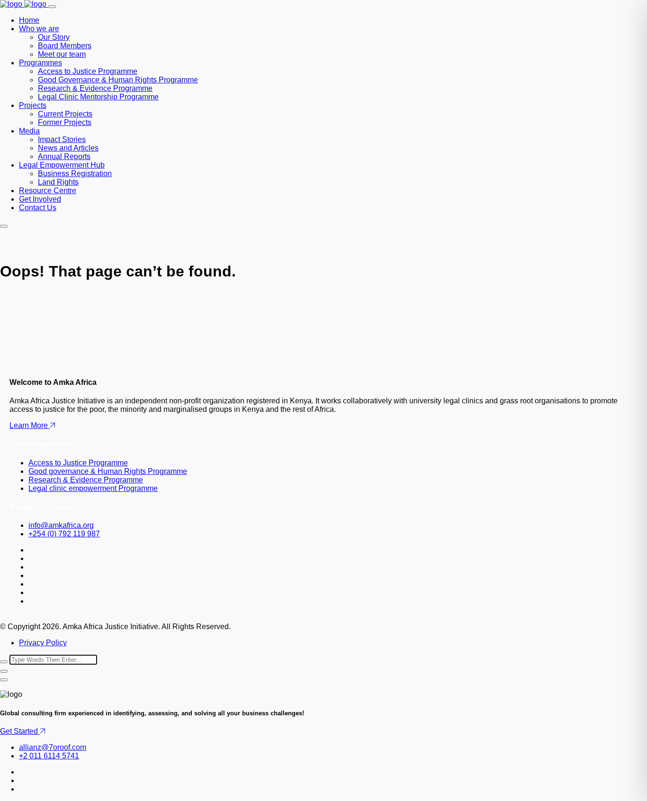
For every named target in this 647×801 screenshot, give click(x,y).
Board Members (64, 46)
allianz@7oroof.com (52, 747)
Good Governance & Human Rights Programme (118, 80)
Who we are (39, 29)
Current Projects (65, 114)
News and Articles (68, 148)
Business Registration (75, 173)
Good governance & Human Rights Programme (107, 471)
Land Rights (58, 182)
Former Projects (64, 122)
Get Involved (40, 199)
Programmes (40, 63)
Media (29, 131)
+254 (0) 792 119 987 (64, 534)
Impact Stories (62, 139)
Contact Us (37, 208)
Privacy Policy (43, 643)
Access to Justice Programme (87, 71)
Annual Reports (64, 156)
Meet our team (62, 54)
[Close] (4, 671)
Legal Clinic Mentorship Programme (98, 97)
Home (29, 20)
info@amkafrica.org (61, 525)
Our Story (54, 37)
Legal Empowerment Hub (62, 165)
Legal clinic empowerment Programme (93, 488)
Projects (32, 105)
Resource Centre (47, 191)
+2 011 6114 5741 (49, 756)
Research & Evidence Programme (95, 88)
